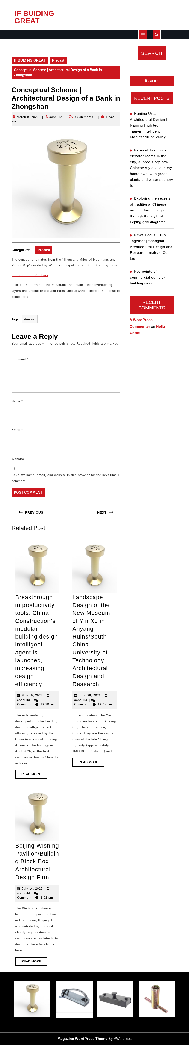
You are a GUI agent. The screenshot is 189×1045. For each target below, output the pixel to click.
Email (17, 430)
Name (17, 401)
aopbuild (55, 117)
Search (151, 53)
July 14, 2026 (32, 888)
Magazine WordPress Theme (82, 1039)
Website (18, 459)
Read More (34, 775)
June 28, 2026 (90, 695)
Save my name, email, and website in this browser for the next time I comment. (65, 478)
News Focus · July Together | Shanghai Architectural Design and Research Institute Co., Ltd (151, 247)
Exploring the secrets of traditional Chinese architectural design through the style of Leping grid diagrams (150, 210)
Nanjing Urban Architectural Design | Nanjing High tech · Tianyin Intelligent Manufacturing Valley (148, 125)
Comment (20, 359)
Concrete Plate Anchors (30, 275)
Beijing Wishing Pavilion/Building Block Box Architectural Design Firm (37, 861)
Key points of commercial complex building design (148, 277)
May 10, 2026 (32, 695)
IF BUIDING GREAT (34, 17)
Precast (58, 60)
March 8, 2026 (28, 117)
